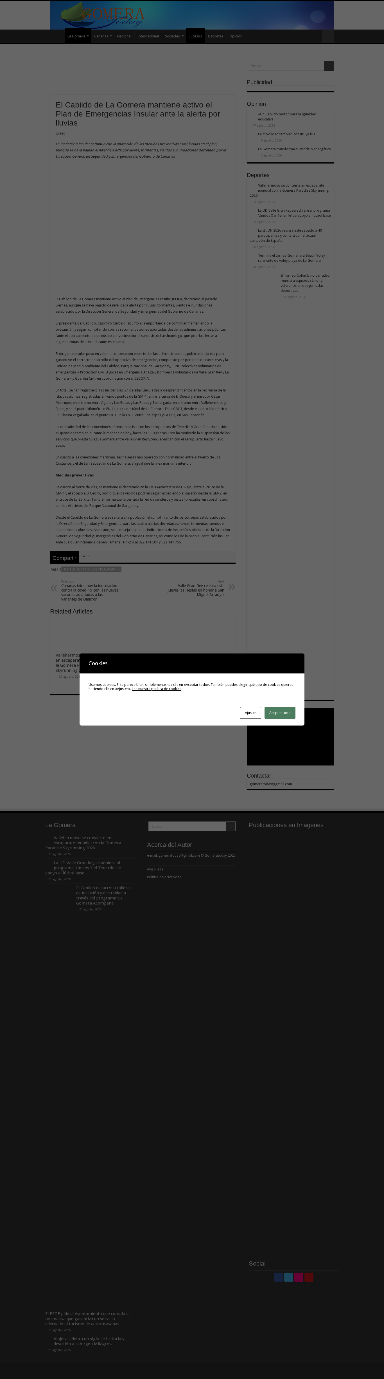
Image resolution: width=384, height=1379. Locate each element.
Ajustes (250, 713)
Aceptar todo (280, 713)
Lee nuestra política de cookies (156, 689)
